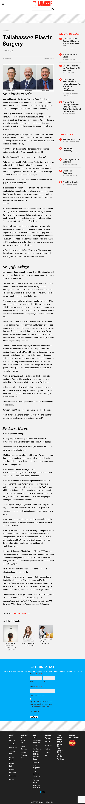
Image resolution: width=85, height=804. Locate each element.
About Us (12, 740)
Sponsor (7, 58)
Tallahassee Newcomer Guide (37, 742)
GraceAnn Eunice (71, 164)
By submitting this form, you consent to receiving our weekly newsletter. (41, 703)
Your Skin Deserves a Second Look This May (10, 646)
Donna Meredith (70, 59)
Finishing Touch (70, 182)
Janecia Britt (68, 95)
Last (44, 682)
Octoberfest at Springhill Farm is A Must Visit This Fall (71, 42)
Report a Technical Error (24, 755)
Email (36, 687)
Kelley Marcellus (71, 153)
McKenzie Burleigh (72, 142)
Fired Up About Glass (70, 55)
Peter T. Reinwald (71, 93)
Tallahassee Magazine (42, 3)
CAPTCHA (34, 711)
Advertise (12, 744)
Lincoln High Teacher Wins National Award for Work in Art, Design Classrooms (72, 85)
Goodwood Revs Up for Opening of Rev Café (71, 68)
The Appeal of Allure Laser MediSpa (45, 641)
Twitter (47, 741)
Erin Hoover (69, 48)
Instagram (48, 745)
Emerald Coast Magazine (36, 765)
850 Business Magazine (36, 774)
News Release (70, 113)
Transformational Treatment (29, 644)
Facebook (48, 738)
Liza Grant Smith (71, 175)
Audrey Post (69, 73)
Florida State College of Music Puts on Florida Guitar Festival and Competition (72, 107)
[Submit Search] (53, 8)
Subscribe (12, 776)
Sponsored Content (22, 613)
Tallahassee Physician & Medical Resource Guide (37, 754)
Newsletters (13, 747)
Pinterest (48, 749)
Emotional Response (67, 172)
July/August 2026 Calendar (71, 160)
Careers (12, 779)
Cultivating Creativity (68, 149)
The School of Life (71, 139)
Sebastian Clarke (69, 187)
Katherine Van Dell (71, 184)
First (31, 682)
